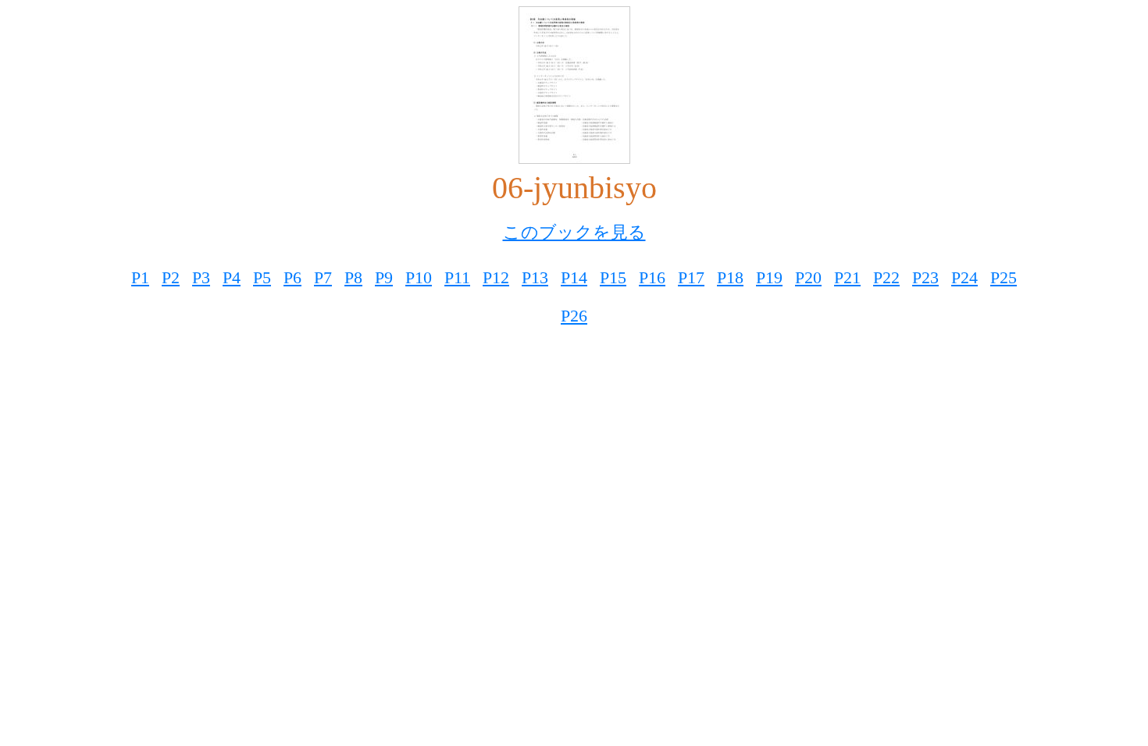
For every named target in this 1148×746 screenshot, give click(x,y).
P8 (353, 277)
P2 (171, 277)
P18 (730, 277)
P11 (457, 277)
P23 (925, 277)
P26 (574, 315)
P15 (613, 277)
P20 (808, 277)
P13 (535, 277)
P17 (691, 277)
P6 (292, 277)
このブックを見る (574, 232)
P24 (964, 277)
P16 (652, 277)
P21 (847, 277)
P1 (140, 277)
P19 (769, 277)
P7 (323, 277)
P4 (232, 277)
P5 (262, 277)
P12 (496, 277)
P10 (418, 277)
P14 (574, 277)
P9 (384, 277)
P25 (1003, 277)
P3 (201, 277)
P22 (886, 277)
